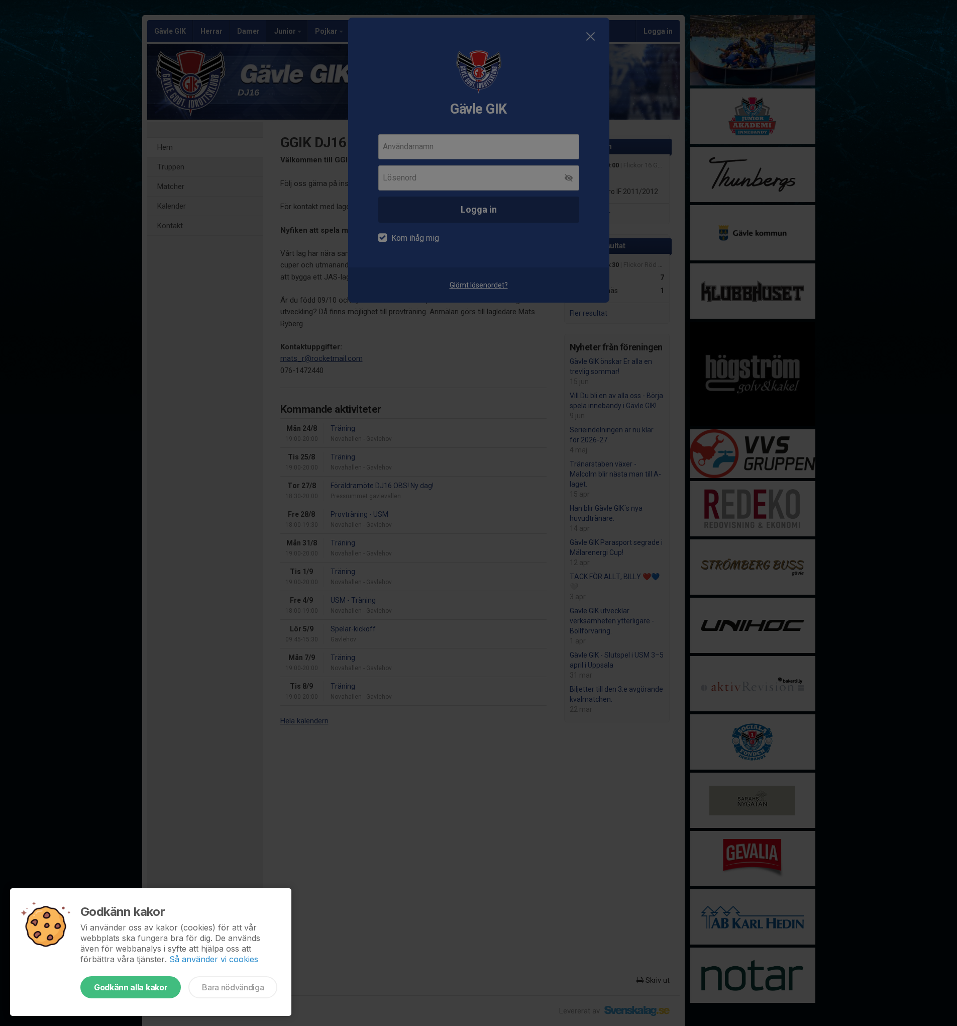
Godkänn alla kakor (130, 987)
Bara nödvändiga (233, 987)
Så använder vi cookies (213, 959)
